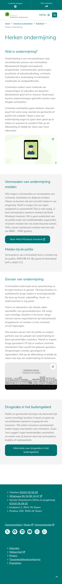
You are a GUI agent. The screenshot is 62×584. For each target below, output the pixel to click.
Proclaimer (15, 563)
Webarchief (15, 552)
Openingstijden (13, 524)
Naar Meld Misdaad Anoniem (26, 239)
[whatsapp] (44, 531)
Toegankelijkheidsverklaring (24, 559)
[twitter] (7, 531)
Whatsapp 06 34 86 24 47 (24, 496)
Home (7, 23)
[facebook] (14, 531)
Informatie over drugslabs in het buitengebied (31, 450)
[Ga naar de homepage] (16, 15)
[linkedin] (22, 531)
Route (27, 524)
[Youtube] (29, 531)
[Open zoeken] (54, 14)
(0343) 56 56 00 (29, 492)
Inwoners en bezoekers (23, 23)
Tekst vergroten (46, 3)
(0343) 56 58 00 (18, 503)
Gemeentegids (43, 524)
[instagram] (37, 531)
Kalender (14, 548)
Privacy (13, 555)
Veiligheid (40, 23)
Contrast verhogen (15, 3)
